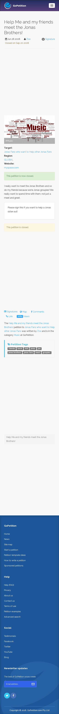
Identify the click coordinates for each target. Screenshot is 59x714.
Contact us (9, 601)
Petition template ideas (15, 555)
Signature (50, 39)
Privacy (7, 590)
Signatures (12, 311)
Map (24, 311)
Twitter (7, 646)
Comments (38, 311)
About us (8, 595)
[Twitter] (7, 695)
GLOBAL (8, 159)
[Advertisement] (29, 81)
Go (33, 684)
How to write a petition (15, 560)
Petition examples (12, 611)
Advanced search (12, 617)
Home (7, 534)
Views (24, 316)
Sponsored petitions (13, 565)
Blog (6, 657)
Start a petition (11, 550)
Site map (8, 544)
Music (17, 335)
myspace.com (11, 167)
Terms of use (10, 606)
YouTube (8, 652)
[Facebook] (13, 695)
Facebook (9, 641)
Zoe (28, 39)
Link (10, 316)
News (6, 539)
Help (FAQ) (9, 585)
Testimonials (10, 636)
